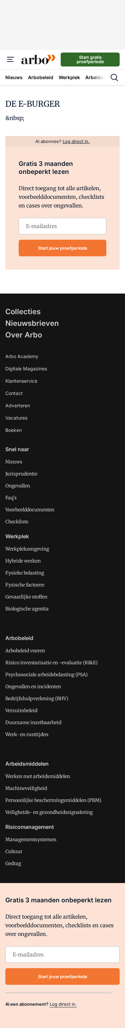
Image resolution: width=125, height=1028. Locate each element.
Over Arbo (23, 334)
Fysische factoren (24, 585)
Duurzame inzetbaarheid (33, 722)
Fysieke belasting (24, 573)
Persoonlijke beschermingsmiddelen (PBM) (53, 800)
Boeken (13, 430)
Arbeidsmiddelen (27, 763)
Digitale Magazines (26, 368)
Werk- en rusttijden (26, 734)
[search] (114, 77)
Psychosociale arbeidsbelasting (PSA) (46, 675)
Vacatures (16, 418)
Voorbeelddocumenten (29, 510)
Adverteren (17, 405)
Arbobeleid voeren (25, 651)
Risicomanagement (29, 827)
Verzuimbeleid (21, 710)
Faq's (11, 498)
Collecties (23, 311)
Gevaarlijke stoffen (26, 597)
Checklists (16, 522)
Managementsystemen (30, 839)
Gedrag (13, 863)
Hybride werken (23, 561)
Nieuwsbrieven (32, 323)
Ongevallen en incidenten (33, 687)
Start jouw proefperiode (62, 248)
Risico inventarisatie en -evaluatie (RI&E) (51, 663)
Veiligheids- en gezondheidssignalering (49, 812)
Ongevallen (17, 486)
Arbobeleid (19, 638)
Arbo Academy (21, 356)
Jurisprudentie (21, 474)
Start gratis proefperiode (90, 59)
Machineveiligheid (26, 788)
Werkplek (17, 536)
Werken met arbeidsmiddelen (37, 776)
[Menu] (10, 59)
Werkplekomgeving (27, 549)
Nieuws (13, 462)
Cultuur (13, 851)
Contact (14, 393)
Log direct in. (63, 1004)
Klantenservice (21, 381)
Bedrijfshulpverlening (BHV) (36, 699)
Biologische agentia (27, 609)
